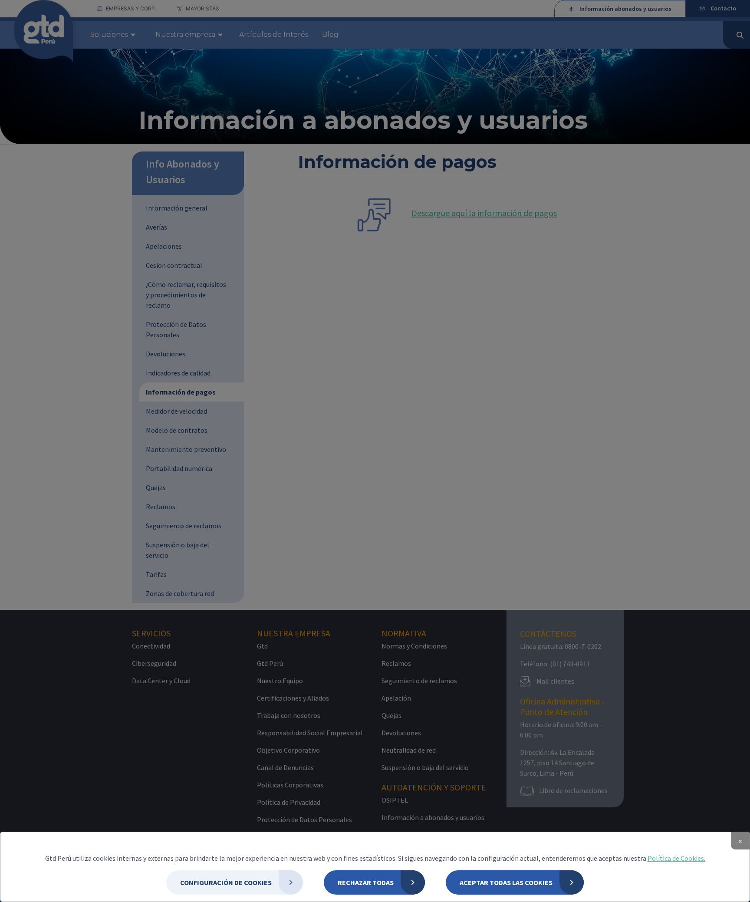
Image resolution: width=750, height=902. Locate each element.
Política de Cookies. (676, 858)
